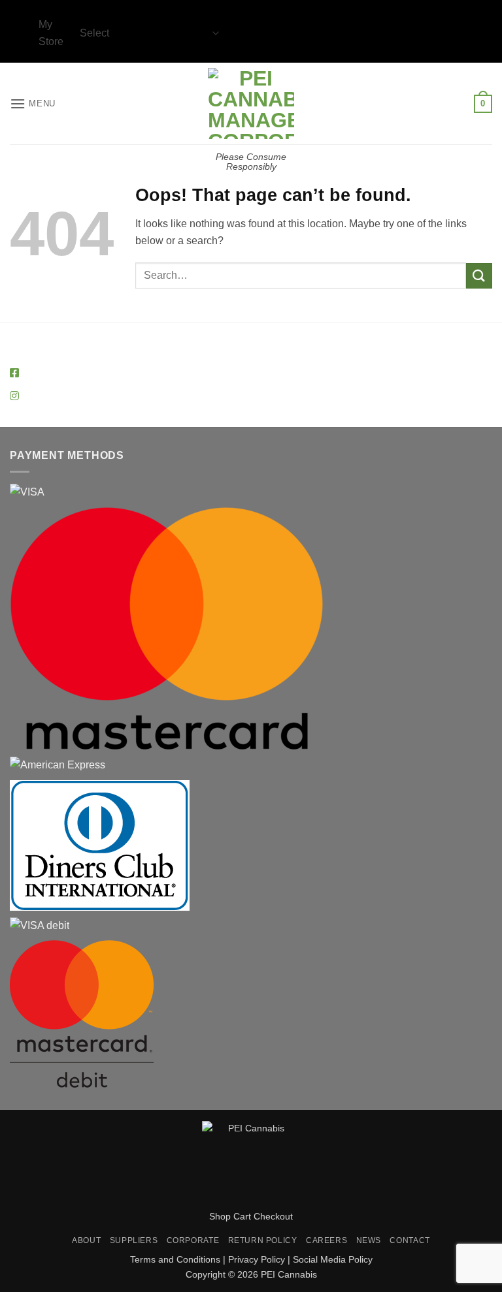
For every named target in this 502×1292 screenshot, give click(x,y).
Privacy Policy (256, 1259)
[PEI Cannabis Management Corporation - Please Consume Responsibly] (251, 103)
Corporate (193, 1240)
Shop (220, 1216)
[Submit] (479, 276)
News (368, 1240)
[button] (33, 103)
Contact (409, 1240)
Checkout (273, 1216)
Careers (326, 1240)
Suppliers (134, 1240)
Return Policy (262, 1240)
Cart (242, 1216)
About (86, 1240)
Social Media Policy (333, 1259)
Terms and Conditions (175, 1259)
